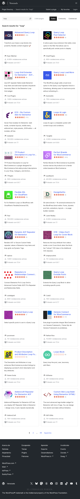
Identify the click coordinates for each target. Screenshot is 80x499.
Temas (24, 449)
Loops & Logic (60, 112)
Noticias (5, 449)
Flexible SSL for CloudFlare (21, 193)
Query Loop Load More (64, 72)
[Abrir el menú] (76, 3)
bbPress (6, 471)
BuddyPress (7, 474)
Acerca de (6, 445)
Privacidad (6, 456)
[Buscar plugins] (30, 19)
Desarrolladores (47, 453)
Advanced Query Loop (25, 32)
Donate (64, 453)
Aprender (44, 445)
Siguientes (47, 433)
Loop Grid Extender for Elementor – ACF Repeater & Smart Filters (26, 73)
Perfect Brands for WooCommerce (62, 153)
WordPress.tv (47, 456)
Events (63, 449)
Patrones (25, 456)
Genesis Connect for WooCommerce (62, 313)
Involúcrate (65, 445)
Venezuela (11, 484)
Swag (64, 456)
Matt (5, 467)
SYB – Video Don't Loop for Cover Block (63, 233)
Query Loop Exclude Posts (60, 273)
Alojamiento (6, 453)
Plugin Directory (7, 9)
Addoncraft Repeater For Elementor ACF (24, 393)
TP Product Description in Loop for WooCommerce (25, 153)
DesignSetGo (59, 192)
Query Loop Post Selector (60, 33)
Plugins (24, 453)
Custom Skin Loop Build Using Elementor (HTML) (64, 393)
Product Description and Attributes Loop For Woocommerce (25, 353)
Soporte (44, 449)
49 (41, 433)
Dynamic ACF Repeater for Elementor (25, 233)
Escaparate (26, 445)
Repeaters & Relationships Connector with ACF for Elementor (25, 273)
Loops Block (59, 352)
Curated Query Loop (24, 312)
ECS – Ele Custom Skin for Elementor (23, 113)
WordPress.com (9, 463)
